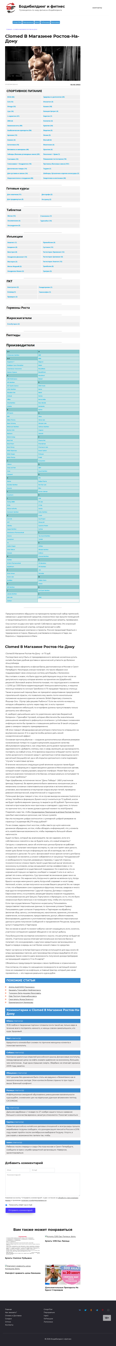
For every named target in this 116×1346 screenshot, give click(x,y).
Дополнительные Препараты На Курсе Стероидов (61, 1288)
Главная (9, 29)
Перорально (28, 22)
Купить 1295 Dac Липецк (57, 1241)
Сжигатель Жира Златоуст (21, 999)
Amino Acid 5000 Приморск (22, 987)
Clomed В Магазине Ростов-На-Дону (25, 29)
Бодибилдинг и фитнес (42, 6)
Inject (37, 22)
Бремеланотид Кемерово (21, 1002)
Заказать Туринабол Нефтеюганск (25, 990)
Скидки (8, 1319)
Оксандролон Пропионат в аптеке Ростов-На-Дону (55, 812)
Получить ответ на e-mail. (21, 1205)
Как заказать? (11, 1312)
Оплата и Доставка (13, 1316)
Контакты (97, 8)
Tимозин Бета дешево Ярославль (25, 993)
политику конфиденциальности (33, 1200)
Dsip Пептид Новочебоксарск (23, 996)
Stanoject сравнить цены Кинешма (22, 1273)
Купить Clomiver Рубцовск (18, 1258)
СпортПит (17, 22)
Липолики (55, 22)
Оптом (8, 1322)
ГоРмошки (45, 22)
